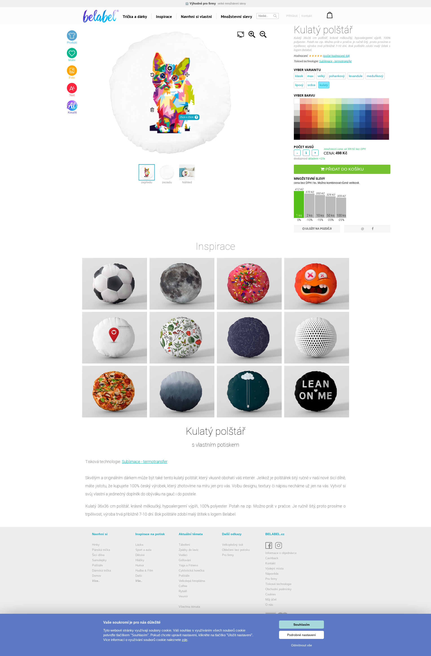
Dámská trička (101, 570)
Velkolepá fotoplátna (192, 581)
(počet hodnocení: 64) (336, 56)
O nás (269, 604)
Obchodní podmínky (278, 589)
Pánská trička (101, 550)
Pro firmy (228, 555)
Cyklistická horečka (191, 570)
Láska (139, 544)
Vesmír (183, 596)
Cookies (270, 594)
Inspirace (164, 16)
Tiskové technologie (278, 584)
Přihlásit (291, 16)
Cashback (271, 558)
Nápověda (271, 573)
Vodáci (183, 555)
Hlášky (139, 560)
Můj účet (271, 599)
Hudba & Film (144, 570)
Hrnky (96, 544)
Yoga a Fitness (188, 565)
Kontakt (306, 16)
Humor (139, 565)
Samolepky (99, 560)
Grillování (185, 560)
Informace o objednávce (281, 553)
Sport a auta (143, 550)
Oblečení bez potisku (236, 550)
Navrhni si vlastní (196, 16)
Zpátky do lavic (189, 550)
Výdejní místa (274, 568)
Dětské (140, 555)
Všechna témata (189, 606)
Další (138, 575)
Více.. (96, 581)
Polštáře (97, 565)
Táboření (184, 544)
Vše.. (138, 581)
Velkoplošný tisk (232, 544)
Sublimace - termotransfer (335, 61)
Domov (96, 575)
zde (184, 640)
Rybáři (183, 591)
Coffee (183, 586)
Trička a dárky (135, 16)
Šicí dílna (98, 555)
